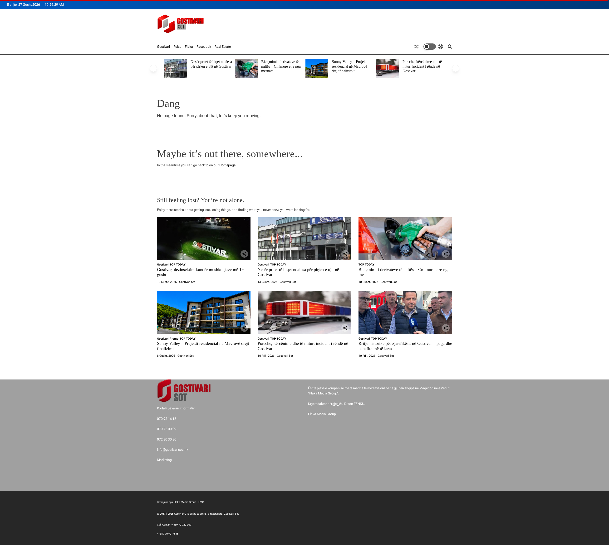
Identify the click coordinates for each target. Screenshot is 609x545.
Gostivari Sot (187, 282)
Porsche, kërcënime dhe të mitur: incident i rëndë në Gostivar (422, 66)
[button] (153, 68)
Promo (174, 338)
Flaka (189, 46)
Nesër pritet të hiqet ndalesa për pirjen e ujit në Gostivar (211, 64)
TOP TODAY (177, 264)
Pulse (177, 46)
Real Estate (223, 46)
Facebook (203, 46)
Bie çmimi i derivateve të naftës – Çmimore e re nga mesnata (281, 66)
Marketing (164, 460)
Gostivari (163, 46)
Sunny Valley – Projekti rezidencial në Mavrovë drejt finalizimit (350, 66)
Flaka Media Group (322, 414)
